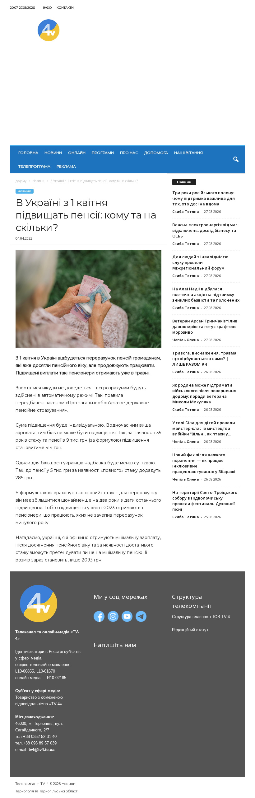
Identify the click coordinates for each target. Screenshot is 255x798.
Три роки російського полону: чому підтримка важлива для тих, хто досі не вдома (203, 198)
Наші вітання (188, 152)
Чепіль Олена (185, 339)
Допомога (156, 152)
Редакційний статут (190, 629)
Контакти (65, 8)
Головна (28, 152)
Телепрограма (34, 166)
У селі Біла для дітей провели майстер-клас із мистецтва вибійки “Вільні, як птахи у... (203, 428)
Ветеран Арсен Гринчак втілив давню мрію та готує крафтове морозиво (205, 326)
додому (21, 181)
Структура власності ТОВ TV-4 (201, 616)
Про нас (129, 152)
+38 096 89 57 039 (40, 743)
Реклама (66, 166)
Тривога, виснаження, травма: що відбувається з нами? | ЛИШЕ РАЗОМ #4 (204, 358)
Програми (103, 152)
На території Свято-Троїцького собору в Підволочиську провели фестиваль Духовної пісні (204, 501)
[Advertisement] (127, 98)
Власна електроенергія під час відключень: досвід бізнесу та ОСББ (205, 230)
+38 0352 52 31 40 (40, 736)
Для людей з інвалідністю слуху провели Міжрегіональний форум (200, 262)
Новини (53, 152)
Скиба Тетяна (185, 211)
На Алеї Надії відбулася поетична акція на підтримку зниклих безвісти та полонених (205, 294)
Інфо (47, 8)
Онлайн (77, 152)
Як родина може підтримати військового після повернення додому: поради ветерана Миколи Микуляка (204, 393)
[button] (236, 160)
